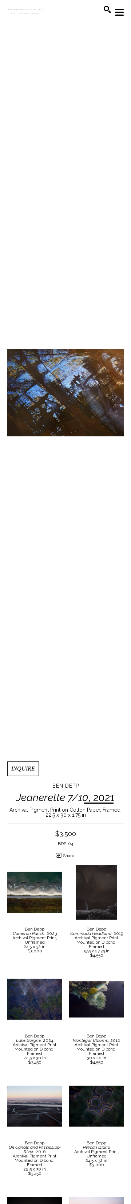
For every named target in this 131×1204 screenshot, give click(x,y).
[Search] (107, 9)
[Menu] (119, 12)
